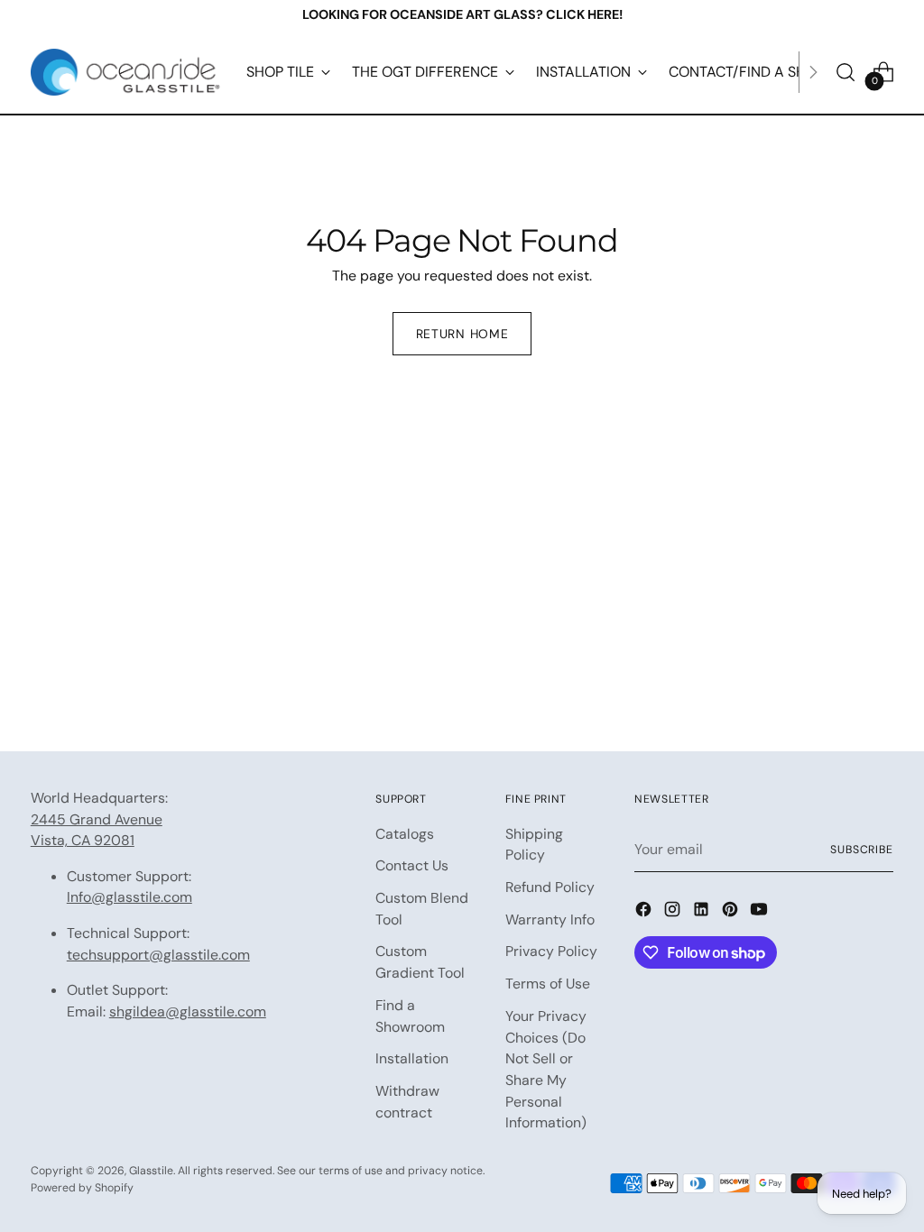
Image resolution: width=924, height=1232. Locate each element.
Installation (411, 1058)
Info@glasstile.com (129, 896)
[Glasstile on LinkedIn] (703, 912)
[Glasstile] (125, 72)
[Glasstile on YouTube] (761, 912)
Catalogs (404, 833)
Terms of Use (547, 983)
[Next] (813, 72)
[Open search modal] (845, 72)
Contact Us (411, 865)
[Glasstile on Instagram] (674, 912)
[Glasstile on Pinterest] (732, 912)
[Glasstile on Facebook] (645, 912)
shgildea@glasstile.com (187, 1011)
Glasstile (151, 1170)
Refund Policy (550, 887)
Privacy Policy (551, 951)
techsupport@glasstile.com (158, 954)
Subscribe (861, 849)
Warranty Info (550, 919)
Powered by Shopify (82, 1188)
